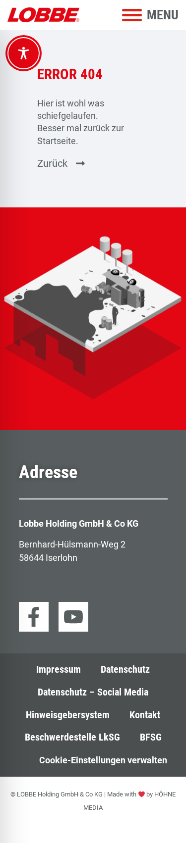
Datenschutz (125, 669)
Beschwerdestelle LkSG (72, 737)
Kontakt (144, 715)
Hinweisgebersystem (68, 715)
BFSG (151, 737)
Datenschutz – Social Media (93, 692)
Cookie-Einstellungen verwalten (103, 760)
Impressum (58, 669)
